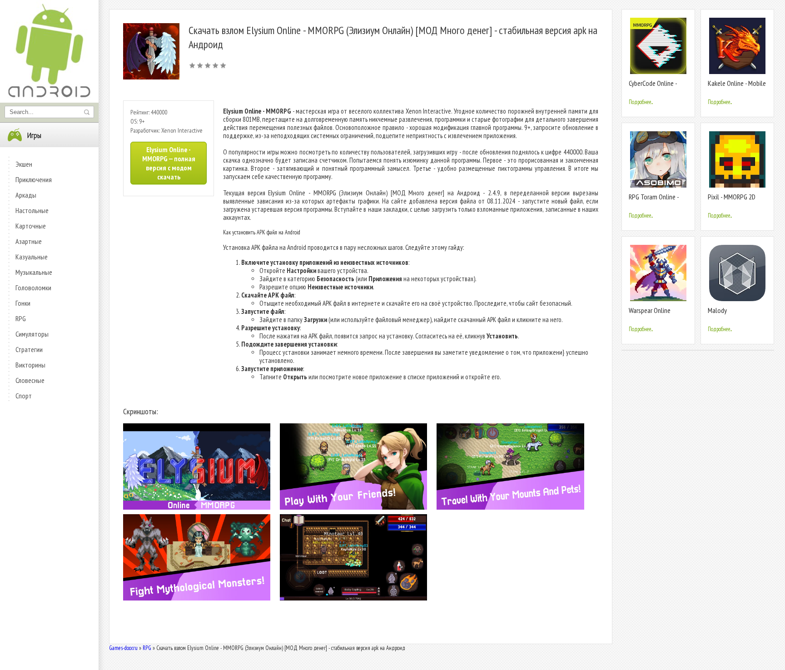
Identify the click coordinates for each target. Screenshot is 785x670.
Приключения (33, 179)
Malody (717, 310)
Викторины (30, 364)
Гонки (22, 303)
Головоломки (33, 287)
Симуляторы (32, 333)
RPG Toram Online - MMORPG (654, 200)
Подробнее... (641, 102)
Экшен (23, 164)
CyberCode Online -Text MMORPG (653, 87)
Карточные (30, 225)
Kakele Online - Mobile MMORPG (737, 87)
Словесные (30, 380)
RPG (20, 318)
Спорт (23, 395)
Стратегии (29, 349)
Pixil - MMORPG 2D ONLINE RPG (731, 200)
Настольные (32, 210)
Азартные (28, 241)
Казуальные (31, 256)
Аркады (25, 194)
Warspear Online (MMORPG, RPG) (650, 314)
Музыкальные (33, 272)
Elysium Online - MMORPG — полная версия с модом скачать (168, 163)
